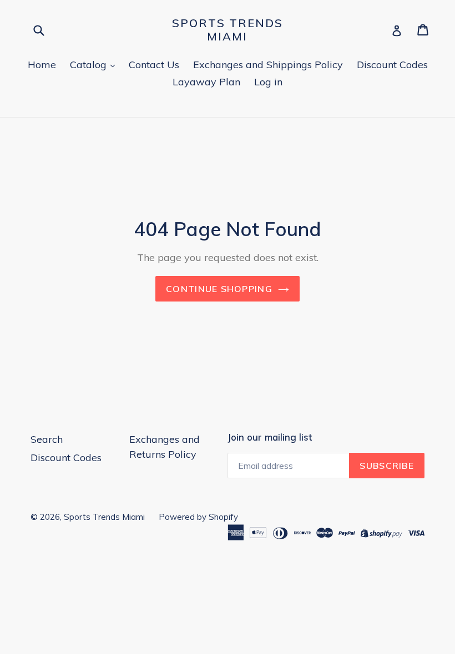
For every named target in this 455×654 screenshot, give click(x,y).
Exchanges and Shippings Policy (268, 64)
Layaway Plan (206, 81)
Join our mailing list (270, 437)
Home (42, 64)
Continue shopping (219, 288)
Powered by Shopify (198, 517)
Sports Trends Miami (227, 30)
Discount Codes (392, 64)
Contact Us (154, 64)
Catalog (89, 64)
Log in (268, 81)
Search (47, 439)
